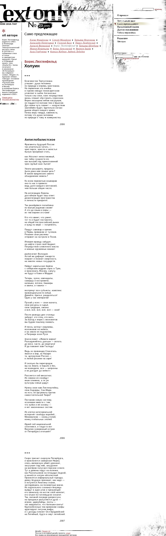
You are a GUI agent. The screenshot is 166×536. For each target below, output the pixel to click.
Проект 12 (46, 531)
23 (44, 26)
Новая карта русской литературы (10, 98)
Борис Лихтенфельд (41, 61)
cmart (68, 533)
